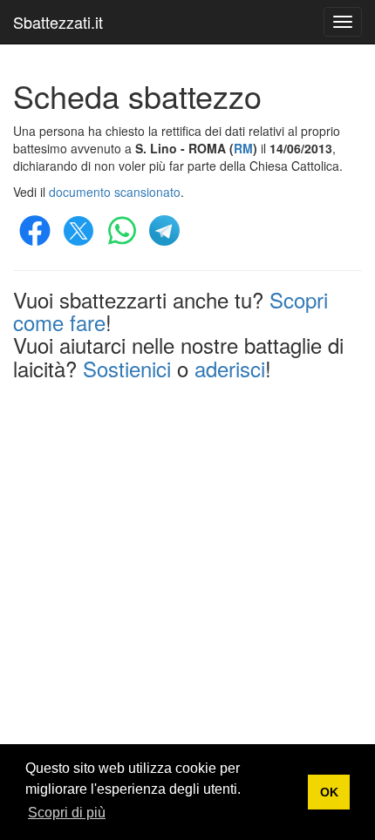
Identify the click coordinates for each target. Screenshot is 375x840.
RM (243, 148)
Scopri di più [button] (67, 812)
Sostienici (127, 368)
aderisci (229, 368)
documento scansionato (115, 191)
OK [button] (329, 792)
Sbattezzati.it (58, 21)
